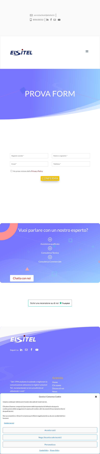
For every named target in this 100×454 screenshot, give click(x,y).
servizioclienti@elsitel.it (44, 15)
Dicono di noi (58, 388)
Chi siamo (56, 385)
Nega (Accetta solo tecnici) (50, 437)
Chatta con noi (22, 278)
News (54, 391)
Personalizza (50, 444)
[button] (96, 396)
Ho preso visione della (28, 171)
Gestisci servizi (9, 423)
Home (55, 382)
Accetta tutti (50, 430)
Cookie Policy (44, 450)
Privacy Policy (54, 450)
